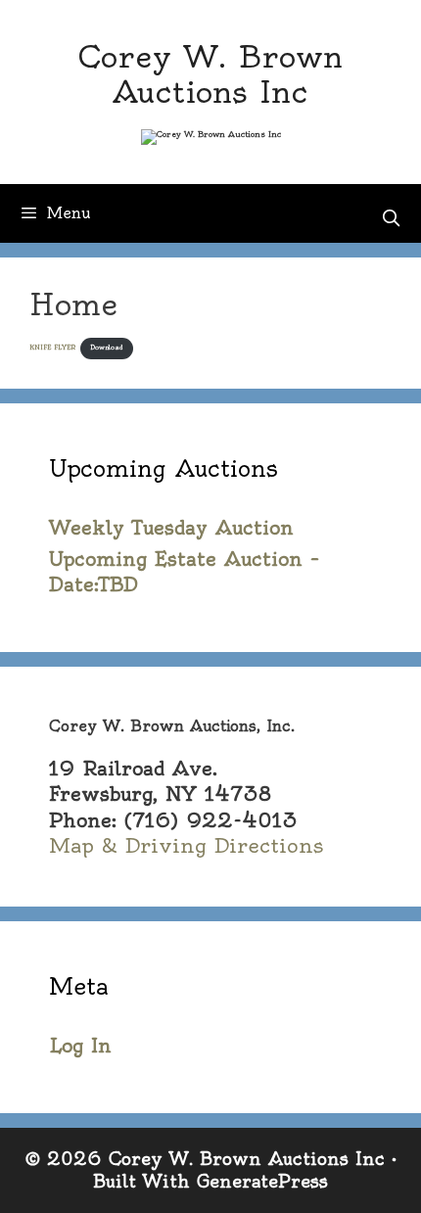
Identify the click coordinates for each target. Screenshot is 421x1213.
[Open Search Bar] (390, 218)
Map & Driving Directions (186, 845)
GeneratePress (262, 1181)
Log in (80, 1045)
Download (106, 347)
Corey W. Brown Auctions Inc (210, 74)
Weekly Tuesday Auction (171, 527)
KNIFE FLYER (52, 347)
